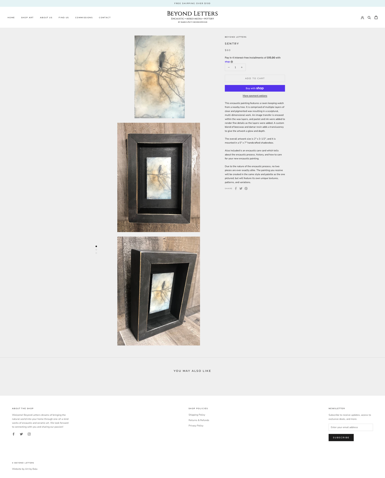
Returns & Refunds (199, 420)
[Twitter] (240, 188)
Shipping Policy (197, 414)
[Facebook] (235, 188)
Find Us (64, 17)
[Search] (369, 17)
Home (11, 17)
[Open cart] (376, 17)
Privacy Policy (196, 425)
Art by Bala (31, 469)
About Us (46, 17)
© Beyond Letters (23, 463)
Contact (105, 17)
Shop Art (27, 17)
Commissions (84, 17)
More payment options (255, 95)
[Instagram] (29, 434)
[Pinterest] (246, 188)
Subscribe (341, 437)
